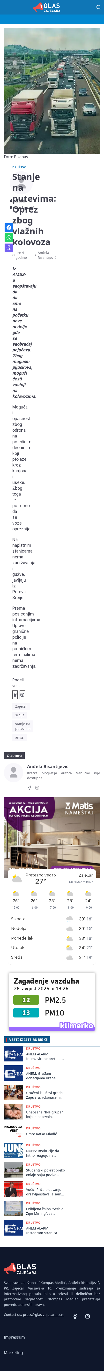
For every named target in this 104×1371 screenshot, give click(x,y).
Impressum (14, 1337)
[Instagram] (37, 788)
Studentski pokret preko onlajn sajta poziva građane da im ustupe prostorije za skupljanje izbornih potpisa (45, 1172)
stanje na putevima (22, 726)
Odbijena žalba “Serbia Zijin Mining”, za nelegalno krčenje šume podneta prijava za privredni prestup (44, 1211)
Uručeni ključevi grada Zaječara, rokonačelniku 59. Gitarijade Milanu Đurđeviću (45, 1095)
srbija (19, 715)
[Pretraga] (98, 7)
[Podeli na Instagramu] (22, 694)
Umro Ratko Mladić (41, 1134)
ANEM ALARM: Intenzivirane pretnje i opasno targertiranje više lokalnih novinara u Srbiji (45, 1056)
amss (19, 737)
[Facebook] (29, 788)
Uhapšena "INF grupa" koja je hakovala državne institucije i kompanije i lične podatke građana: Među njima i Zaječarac (45, 1114)
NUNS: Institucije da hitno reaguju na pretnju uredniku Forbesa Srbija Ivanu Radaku (42, 1153)
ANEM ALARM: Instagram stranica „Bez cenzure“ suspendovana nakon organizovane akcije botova (43, 1230)
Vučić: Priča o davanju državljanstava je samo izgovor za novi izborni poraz (44, 1192)
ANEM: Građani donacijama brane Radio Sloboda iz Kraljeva (41, 1076)
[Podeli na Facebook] (15, 694)
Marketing (13, 1352)
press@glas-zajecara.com (43, 1314)
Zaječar (21, 706)
